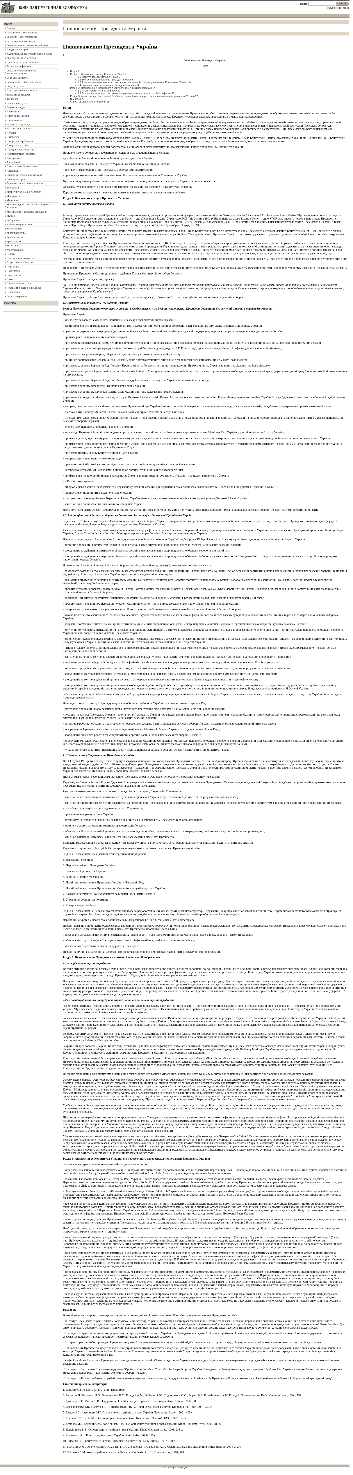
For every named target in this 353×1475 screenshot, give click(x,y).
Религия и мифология (19, 66)
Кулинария (12, 245)
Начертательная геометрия (21, 258)
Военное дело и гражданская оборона (27, 45)
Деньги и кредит (16, 107)
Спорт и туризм (15, 86)
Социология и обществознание (24, 82)
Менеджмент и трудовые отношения (27, 211)
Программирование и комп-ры (24, 287)
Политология (14, 275)
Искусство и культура (18, 124)
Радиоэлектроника (17, 296)
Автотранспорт (15, 158)
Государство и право (18, 49)
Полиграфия (13, 271)
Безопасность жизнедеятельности (25, 183)
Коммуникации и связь (19, 224)
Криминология (15, 237)
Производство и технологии (22, 62)
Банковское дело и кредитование (25, 175)
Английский (13, 162)
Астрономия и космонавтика (22, 32)
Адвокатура (13, 170)
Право (10, 279)
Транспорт (12, 99)
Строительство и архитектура (23, 90)
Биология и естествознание (22, 36)
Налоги (11, 254)
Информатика (14, 120)
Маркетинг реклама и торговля (24, 192)
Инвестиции (13, 111)
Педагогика (13, 266)
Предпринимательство (19, 283)
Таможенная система (18, 94)
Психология (13, 292)
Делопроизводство (17, 103)
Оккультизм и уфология (20, 262)
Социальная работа (17, 77)
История (11, 132)
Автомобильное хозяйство (21, 153)
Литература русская (17, 145)
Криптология (14, 241)
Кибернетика (14, 220)
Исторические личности (20, 128)
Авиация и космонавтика (21, 149)
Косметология (14, 228)
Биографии (13, 187)
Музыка (11, 216)
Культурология (15, 249)
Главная (11, 28)
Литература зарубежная (20, 141)
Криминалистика (16, 232)
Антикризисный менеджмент (23, 166)
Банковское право (16, 179)
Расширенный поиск (338, 8)
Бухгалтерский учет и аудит (22, 41)
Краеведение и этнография (21, 58)
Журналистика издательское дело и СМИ (29, 53)
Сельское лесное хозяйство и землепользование (22, 72)
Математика (13, 196)
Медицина (12, 200)
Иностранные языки (18, 115)
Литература (13, 137)
